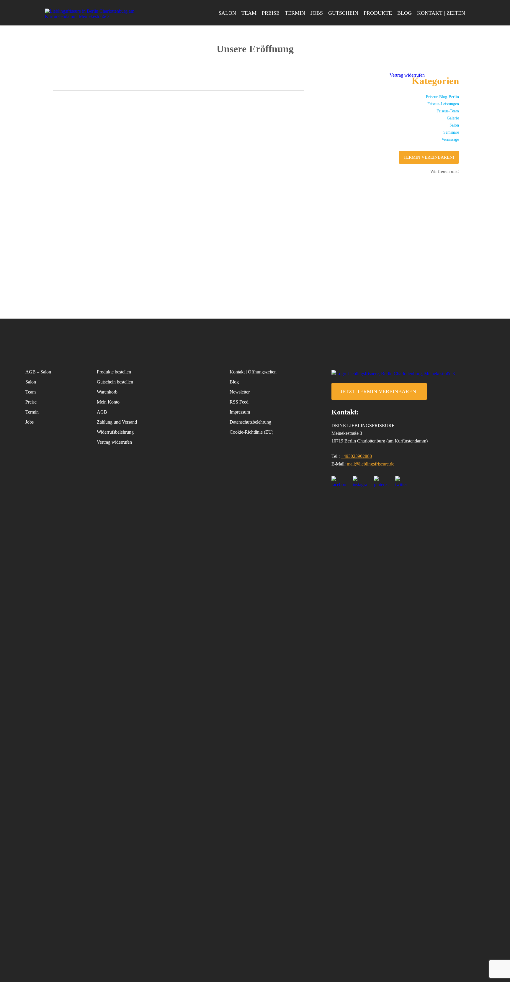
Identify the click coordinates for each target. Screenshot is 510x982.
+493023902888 (356, 456)
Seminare (451, 132)
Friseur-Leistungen (443, 104)
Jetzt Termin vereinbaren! (379, 391)
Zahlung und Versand (117, 421)
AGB (102, 411)
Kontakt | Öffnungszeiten (253, 371)
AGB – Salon (38, 371)
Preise (270, 13)
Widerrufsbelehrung (115, 432)
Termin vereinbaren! (428, 157)
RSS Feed (239, 401)
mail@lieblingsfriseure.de (370, 463)
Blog (404, 13)
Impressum (240, 411)
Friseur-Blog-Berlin (442, 97)
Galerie (453, 118)
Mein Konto (108, 401)
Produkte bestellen (114, 371)
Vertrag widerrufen (114, 442)
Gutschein (343, 13)
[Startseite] (407, 373)
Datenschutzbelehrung (250, 421)
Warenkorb (107, 391)
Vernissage (450, 139)
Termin (295, 13)
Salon (227, 13)
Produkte (378, 13)
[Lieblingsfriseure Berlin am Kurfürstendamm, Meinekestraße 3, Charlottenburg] (92, 14)
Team (248, 13)
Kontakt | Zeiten (441, 13)
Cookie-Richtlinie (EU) (251, 432)
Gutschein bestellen (115, 381)
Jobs (316, 13)
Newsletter (240, 391)
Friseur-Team (448, 111)
